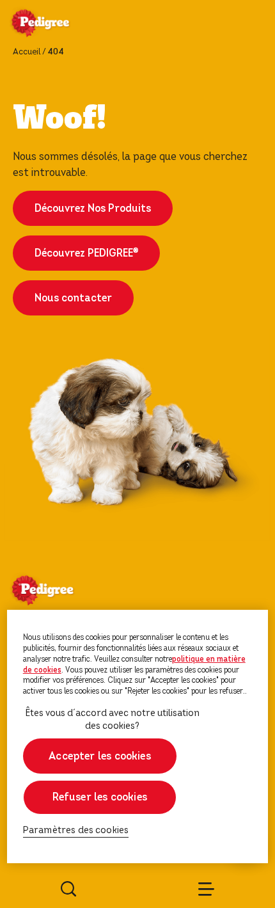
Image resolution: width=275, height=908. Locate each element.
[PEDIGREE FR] (56, 24)
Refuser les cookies (99, 797)
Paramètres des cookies (76, 830)
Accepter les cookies (100, 756)
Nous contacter (73, 298)
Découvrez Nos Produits (93, 208)
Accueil (26, 52)
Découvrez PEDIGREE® (86, 253)
